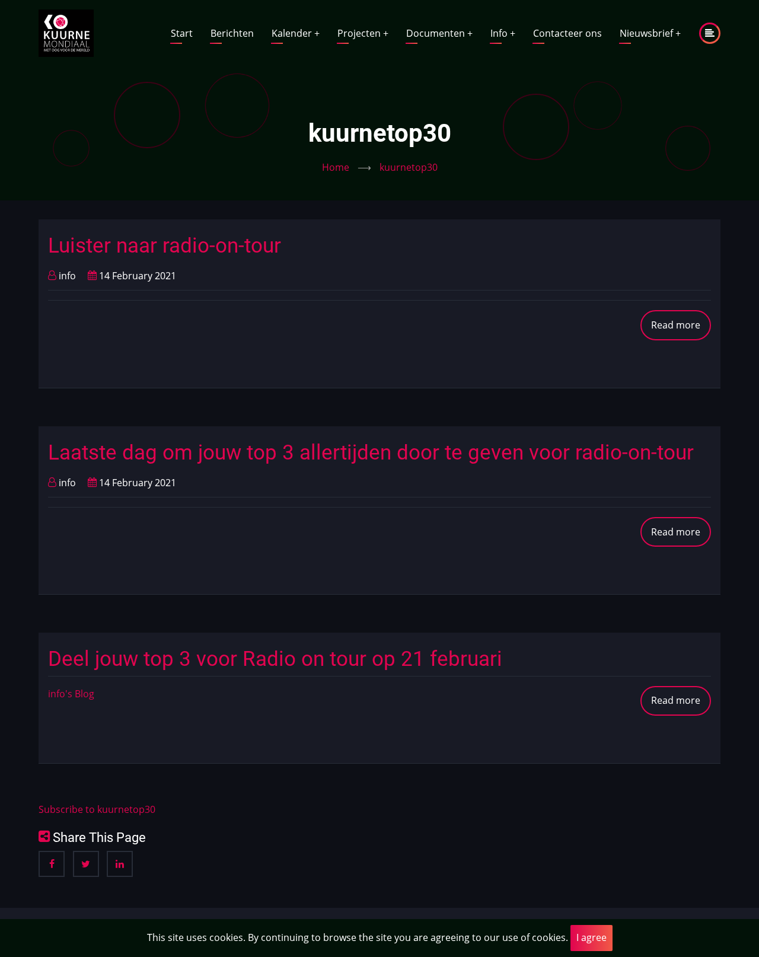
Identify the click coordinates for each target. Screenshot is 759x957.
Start (182, 33)
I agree (591, 937)
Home (335, 167)
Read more (681, 329)
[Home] (66, 32)
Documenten (439, 33)
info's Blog (71, 693)
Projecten (362, 33)
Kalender (296, 33)
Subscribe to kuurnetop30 (97, 809)
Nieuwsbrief (650, 33)
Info (502, 33)
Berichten (232, 33)
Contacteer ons (567, 33)
